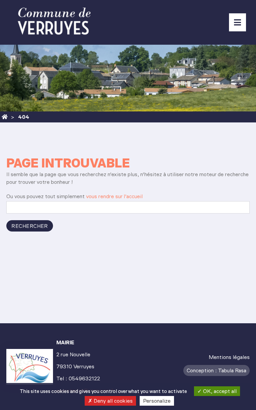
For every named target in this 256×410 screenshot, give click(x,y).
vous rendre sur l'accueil (114, 196)
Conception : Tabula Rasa (216, 370)
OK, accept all (219, 391)
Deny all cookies (112, 401)
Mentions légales (229, 357)
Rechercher (29, 226)
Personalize (157, 401)
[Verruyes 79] (5, 117)
